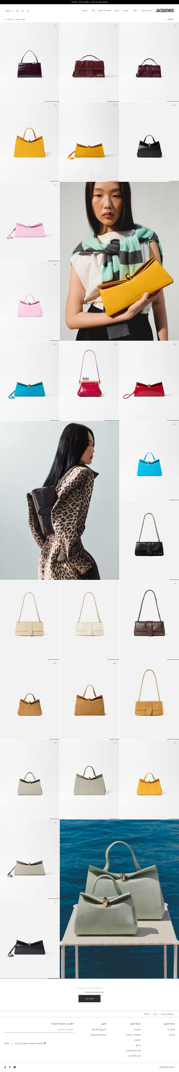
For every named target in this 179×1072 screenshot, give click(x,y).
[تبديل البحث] (23, 11)
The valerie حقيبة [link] (104, 11)
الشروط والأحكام (99, 1030)
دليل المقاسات (134, 1056)
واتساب (171, 1035)
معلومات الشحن (133, 1035)
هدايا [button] (93, 11)
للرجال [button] (116, 11)
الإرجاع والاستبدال (133, 1051)
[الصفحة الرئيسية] (165, 11)
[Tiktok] (5, 1067)
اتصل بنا (171, 1030)
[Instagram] (15, 1067)
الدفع (138, 1045)
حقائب (155, 1014)
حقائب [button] (134, 11)
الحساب (137, 1030)
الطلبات (137, 1040)
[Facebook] (10, 1067)
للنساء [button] (125, 11)
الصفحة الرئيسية (167, 1014)
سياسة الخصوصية (98, 1035)
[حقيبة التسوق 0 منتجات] (18, 11)
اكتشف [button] (84, 11)
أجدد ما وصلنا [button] (146, 11)
